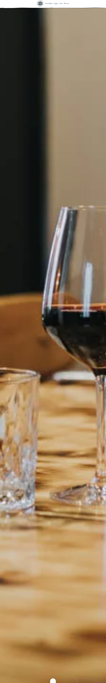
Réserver (66, 3)
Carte (61, 3)
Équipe (56, 3)
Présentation (49, 3)
